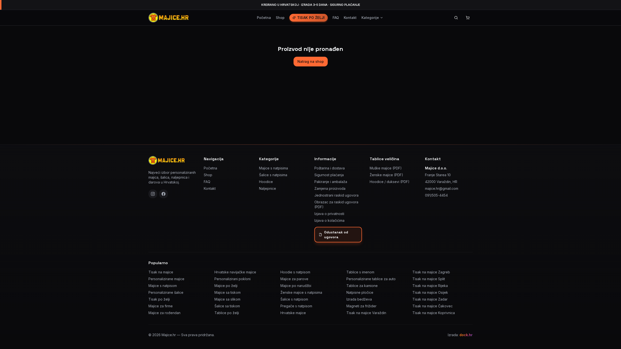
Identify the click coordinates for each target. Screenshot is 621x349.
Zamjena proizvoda (329, 188)
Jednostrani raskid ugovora (336, 195)
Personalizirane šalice (165, 292)
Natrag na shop (310, 61)
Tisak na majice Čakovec (432, 306)
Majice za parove (294, 279)
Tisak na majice (160, 272)
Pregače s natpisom (296, 306)
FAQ (336, 18)
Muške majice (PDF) (386, 168)
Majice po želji (225, 286)
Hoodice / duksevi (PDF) (389, 182)
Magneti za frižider (361, 306)
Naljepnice (267, 188)
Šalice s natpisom (294, 299)
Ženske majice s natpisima (301, 292)
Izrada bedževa (359, 299)
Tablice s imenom (360, 272)
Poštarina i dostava (329, 168)
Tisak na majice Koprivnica (433, 313)
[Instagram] (152, 194)
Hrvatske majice (293, 313)
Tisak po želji (311, 18)
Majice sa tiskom (227, 292)
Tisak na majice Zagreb (431, 272)
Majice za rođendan (164, 313)
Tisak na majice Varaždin (366, 313)
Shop (280, 18)
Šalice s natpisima (273, 175)
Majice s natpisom (162, 286)
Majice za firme (160, 306)
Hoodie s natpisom (295, 272)
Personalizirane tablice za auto (371, 279)
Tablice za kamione (362, 286)
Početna (264, 18)
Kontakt (350, 18)
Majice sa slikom (227, 299)
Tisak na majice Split (428, 279)
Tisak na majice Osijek (430, 292)
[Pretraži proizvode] (456, 18)
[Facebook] (163, 194)
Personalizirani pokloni (232, 279)
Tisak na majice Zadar (430, 299)
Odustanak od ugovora (336, 234)
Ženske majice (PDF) (386, 175)
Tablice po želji (226, 313)
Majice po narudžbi (295, 286)
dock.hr (466, 335)
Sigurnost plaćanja (329, 175)
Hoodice (266, 182)
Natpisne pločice (359, 292)
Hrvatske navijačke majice (235, 272)
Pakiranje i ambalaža (330, 182)
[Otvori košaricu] (468, 18)
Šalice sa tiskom (227, 306)
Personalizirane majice (166, 279)
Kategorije (370, 18)
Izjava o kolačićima (329, 220)
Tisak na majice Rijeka (430, 286)
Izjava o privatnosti (329, 214)
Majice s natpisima (273, 168)
